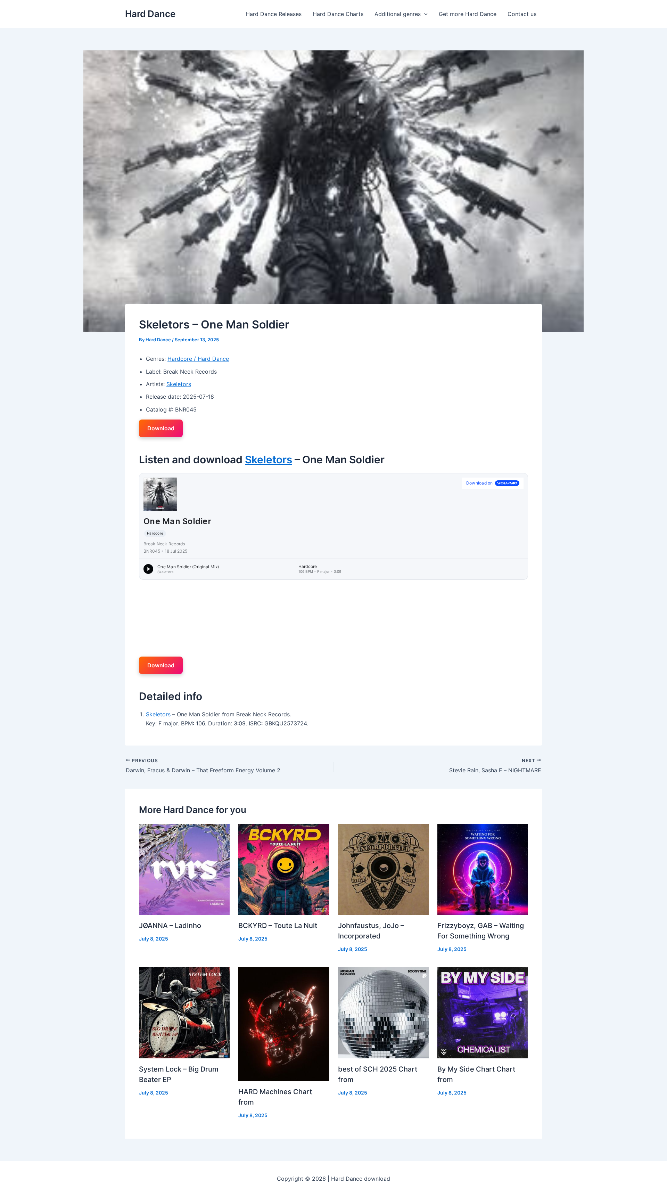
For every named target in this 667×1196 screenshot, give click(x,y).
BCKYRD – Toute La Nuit (277, 925)
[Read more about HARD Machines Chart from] (283, 1023)
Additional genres (397, 13)
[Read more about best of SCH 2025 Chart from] (383, 1012)
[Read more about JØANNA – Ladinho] (184, 868)
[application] (424, 14)
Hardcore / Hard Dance (198, 358)
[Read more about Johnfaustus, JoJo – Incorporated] (383, 868)
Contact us (522, 13)
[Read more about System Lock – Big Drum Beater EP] (184, 1012)
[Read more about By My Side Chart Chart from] (482, 1012)
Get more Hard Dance (467, 13)
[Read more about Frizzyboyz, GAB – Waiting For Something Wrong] (482, 868)
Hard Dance (150, 13)
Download (160, 428)
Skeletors (178, 384)
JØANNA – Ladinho (170, 925)
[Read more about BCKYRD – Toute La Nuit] (283, 868)
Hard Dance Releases (274, 13)
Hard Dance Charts (338, 13)
